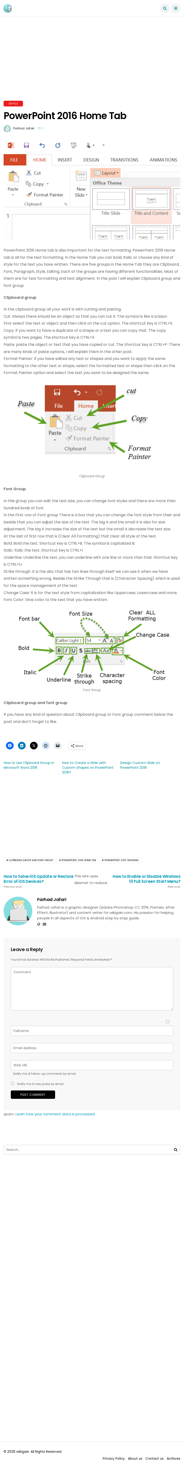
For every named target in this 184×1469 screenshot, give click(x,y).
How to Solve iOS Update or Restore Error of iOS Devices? (39, 881)
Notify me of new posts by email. (40, 1084)
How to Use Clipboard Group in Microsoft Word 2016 (29, 765)
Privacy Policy (114, 1458)
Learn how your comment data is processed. (55, 1113)
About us (135, 1458)
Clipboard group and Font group (31, 860)
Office (13, 103)
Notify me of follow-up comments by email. (44, 1074)
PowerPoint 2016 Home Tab (79, 860)
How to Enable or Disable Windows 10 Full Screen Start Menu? (146, 881)
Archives (173, 1458)
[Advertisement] (92, 64)
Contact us (154, 1458)
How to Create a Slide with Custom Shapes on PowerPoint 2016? (88, 767)
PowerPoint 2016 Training (121, 860)
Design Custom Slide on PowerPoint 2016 (140, 765)
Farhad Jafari (23, 128)
